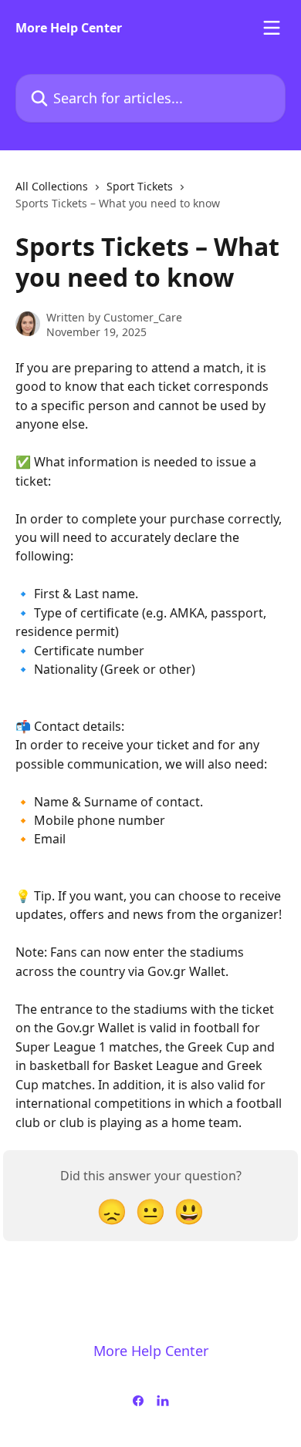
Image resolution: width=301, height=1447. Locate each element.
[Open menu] (272, 28)
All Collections (51, 186)
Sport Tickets (140, 186)
